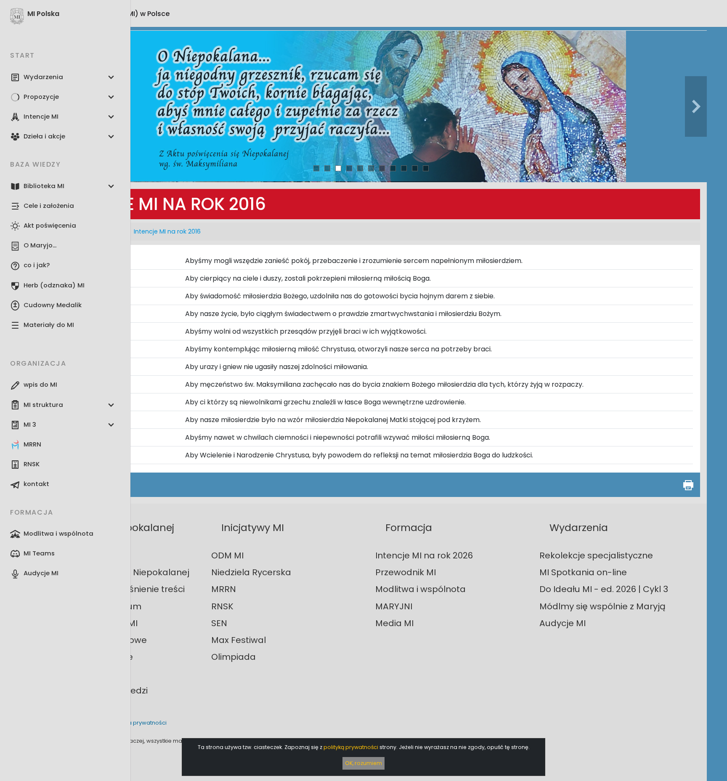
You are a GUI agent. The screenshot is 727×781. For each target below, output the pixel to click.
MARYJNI (393, 606)
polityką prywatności (351, 747)
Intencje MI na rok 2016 (167, 231)
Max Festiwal (238, 640)
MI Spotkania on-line (583, 572)
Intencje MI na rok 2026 (424, 555)
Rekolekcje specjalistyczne (596, 555)
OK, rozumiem (363, 763)
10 (415, 168)
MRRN (223, 589)
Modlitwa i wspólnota (420, 589)
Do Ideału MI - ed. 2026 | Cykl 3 (603, 589)
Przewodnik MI (405, 572)
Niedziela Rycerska (251, 572)
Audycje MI (562, 623)
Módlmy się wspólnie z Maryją (602, 606)
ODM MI (227, 555)
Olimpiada (233, 657)
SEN (219, 623)
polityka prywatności (138, 722)
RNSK (222, 606)
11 (426, 168)
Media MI (394, 623)
